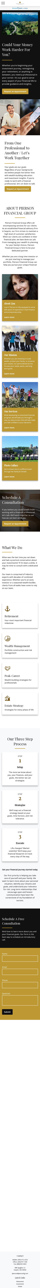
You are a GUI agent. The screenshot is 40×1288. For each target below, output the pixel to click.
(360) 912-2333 (23, 1260)
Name (4, 954)
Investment (20, 1284)
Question (6, 993)
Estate (20, 1286)
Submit (7, 1012)
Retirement (20, 1281)
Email (4, 967)
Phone (5, 980)
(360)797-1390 (22, 1262)
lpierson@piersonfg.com (20, 1273)
